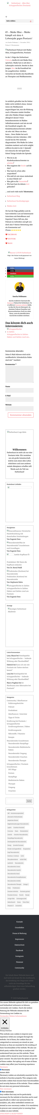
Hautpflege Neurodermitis (15, 838)
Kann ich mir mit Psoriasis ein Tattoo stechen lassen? (18, 667)
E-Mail (7, 396)
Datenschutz (19, 945)
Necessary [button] (4, 1067)
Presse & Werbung (19, 933)
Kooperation (26, 849)
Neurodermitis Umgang (17, 753)
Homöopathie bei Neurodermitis (17, 841)
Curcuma (10, 831)
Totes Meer (26, 902)
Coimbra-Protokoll (18, 827)
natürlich (10, 863)
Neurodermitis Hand (13, 873)
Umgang (11, 787)
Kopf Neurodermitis (13, 852)
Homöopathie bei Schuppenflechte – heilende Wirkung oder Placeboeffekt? (19, 658)
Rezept (27, 895)
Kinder (23, 166)
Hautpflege (12, 777)
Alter (13, 68)
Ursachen (12, 791)
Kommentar (10, 364)
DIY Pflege (12, 770)
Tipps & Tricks (14, 718)
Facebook (19, 950)
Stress (19, 902)
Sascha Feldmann (13, 42)
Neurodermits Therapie (17, 761)
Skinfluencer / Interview (17, 714)
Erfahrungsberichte (16, 703)
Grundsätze (19, 928)
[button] (11, 268)
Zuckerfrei (19, 905)
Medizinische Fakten (16, 780)
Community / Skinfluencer (17, 701)
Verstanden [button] (4, 1016)
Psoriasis (10, 303)
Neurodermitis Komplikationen (17, 877)
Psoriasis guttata (25, 891)
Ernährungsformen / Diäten (19, 726)
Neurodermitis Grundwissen (18, 741)
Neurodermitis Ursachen (17, 757)
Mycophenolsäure (13, 859)
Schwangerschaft (21, 898)
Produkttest (12, 710)
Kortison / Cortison (13, 856)
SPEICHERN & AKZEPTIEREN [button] (11, 1114)
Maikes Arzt (11, 206)
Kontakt (19, 922)
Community (19, 968)
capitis (9, 827)
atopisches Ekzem (13, 820)
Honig (9, 845)
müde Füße (23, 859)
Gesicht (10, 834)
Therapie (11, 784)
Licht (22, 856)
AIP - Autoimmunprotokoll (16, 813)
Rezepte (11, 737)
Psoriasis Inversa (12, 895)
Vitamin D (11, 905)
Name (7, 386)
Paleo (9, 888)
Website (8, 405)
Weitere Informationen (18, 1016)
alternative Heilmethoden (15, 817)
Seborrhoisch (11, 902)
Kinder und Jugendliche (14, 849)
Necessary (6, 1070)
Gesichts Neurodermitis (21, 834)
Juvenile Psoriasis (18, 845)
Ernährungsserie (14, 730)
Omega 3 (25, 884)
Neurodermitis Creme (14, 866)
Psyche (21, 895)
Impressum (19, 939)
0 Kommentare (15, 45)
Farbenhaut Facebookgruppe (18, 201)
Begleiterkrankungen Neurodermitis (18, 824)
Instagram (19, 956)
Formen (11, 773)
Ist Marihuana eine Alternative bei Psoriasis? (19, 685)
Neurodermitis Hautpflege (18, 743)
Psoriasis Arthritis (21, 305)
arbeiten (10, 163)
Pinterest (19, 962)
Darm (16, 831)
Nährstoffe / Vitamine (16, 734)
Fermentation (24, 831)
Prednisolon (16, 888)
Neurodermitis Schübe (14, 881)
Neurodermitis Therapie (14, 884)
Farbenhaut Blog (13, 196)
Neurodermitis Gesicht (14, 870)
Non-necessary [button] (6, 1089)
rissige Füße (11, 898)
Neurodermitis (19, 863)
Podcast (7, 45)
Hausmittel (23, 181)
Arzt (27, 184)
